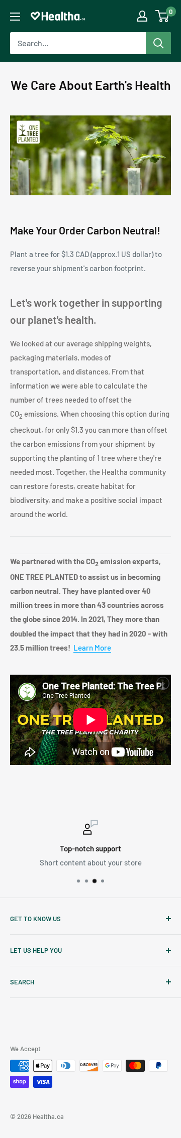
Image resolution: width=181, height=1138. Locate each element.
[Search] (158, 43)
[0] (162, 16)
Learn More (92, 647)
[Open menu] (15, 17)
